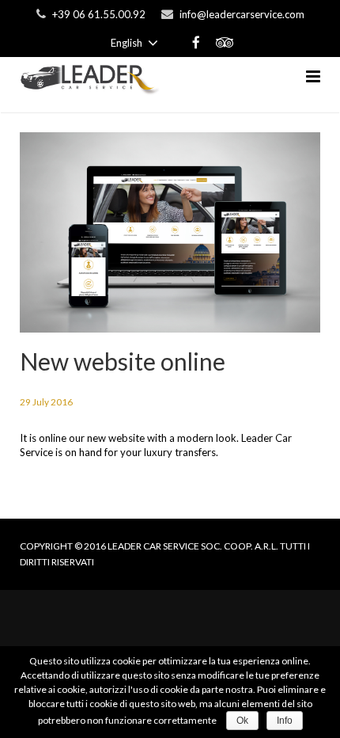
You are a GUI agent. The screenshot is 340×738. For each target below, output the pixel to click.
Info (285, 720)
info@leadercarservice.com (241, 14)
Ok (242, 720)
